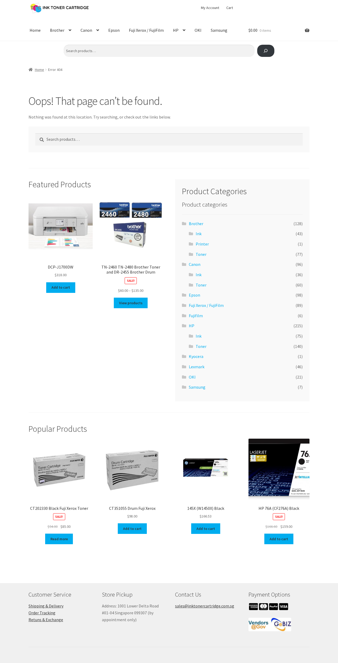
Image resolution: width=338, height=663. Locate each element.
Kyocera (196, 356)
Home (35, 30)
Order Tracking (42, 612)
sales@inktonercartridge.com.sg (204, 605)
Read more (59, 539)
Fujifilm (196, 315)
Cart (229, 7)
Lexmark (196, 366)
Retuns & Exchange (46, 619)
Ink (198, 233)
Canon (86, 30)
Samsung (219, 30)
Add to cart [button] (60, 287)
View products (131, 303)
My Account (210, 7)
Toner (201, 254)
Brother (57, 30)
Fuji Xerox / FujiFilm (146, 30)
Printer (202, 244)
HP (176, 30)
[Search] (265, 51)
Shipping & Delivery (46, 605)
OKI (198, 30)
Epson (114, 30)
